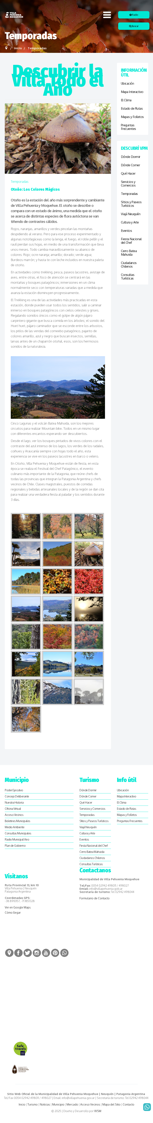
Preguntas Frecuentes (128, 127)
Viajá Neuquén (130, 214)
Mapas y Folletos (132, 117)
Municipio (58, 1104)
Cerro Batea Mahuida (129, 252)
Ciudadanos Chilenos (129, 264)
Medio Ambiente (14, 827)
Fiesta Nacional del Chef (131, 241)
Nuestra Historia (14, 802)
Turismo (32, 1104)
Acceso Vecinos (14, 814)
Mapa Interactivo (132, 92)
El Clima (126, 100)
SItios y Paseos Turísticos (131, 204)
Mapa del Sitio (111, 1104)
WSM (98, 1111)
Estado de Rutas (132, 108)
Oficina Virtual (13, 808)
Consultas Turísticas (127, 276)
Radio (134, 14)
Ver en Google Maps (18, 907)
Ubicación (127, 83)
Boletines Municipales (17, 821)
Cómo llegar (13, 912)
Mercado (72, 1104)
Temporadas (19, 182)
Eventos (126, 231)
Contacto (128, 1104)
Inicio (22, 1104)
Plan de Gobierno (15, 845)
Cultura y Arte (130, 222)
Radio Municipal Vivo (17, 839)
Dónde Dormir (130, 157)
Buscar (134, 26)
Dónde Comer (130, 165)
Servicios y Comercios (128, 183)
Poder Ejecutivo (14, 790)
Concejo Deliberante (17, 796)
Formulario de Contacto (94, 898)
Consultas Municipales (18, 833)
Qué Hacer (128, 173)
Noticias (45, 1104)
